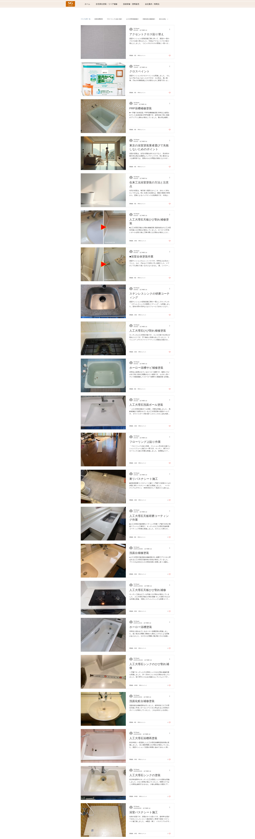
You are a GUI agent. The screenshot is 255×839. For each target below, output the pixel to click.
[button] (108, 4)
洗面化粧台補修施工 (149, 19)
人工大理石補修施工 (132, 19)
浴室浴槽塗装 (98, 19)
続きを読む (162, 19)
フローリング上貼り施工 (114, 19)
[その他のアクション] (170, 29)
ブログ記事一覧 (85, 19)
